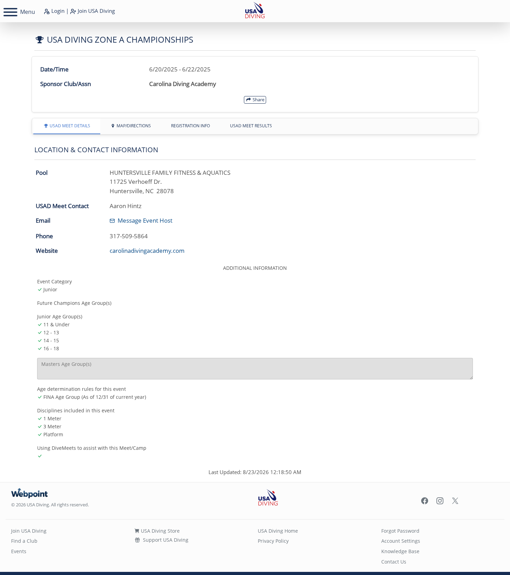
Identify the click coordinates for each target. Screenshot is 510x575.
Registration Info (190, 126)
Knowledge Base (400, 551)
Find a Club (24, 541)
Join (95, 10)
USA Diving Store (159, 530)
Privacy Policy (273, 541)
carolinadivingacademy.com (147, 251)
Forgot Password (400, 530)
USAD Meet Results (251, 126)
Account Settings (400, 541)
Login (57, 10)
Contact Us (393, 561)
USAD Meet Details (69, 126)
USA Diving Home (278, 530)
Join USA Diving (28, 530)
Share (258, 99)
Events (18, 551)
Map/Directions (133, 126)
